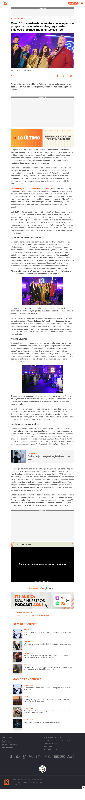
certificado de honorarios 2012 (57, 740)
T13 (12, 76)
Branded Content (51, 749)
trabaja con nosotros (53, 737)
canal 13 (30, 616)
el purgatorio (43, 616)
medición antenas (51, 743)
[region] (42, 794)
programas (18, 616)
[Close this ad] (83, 787)
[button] (57, 75)
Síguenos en (33, 588)
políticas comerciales (11, 745)
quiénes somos (8, 737)
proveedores (7, 748)
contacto (48, 746)
